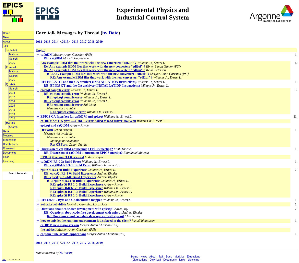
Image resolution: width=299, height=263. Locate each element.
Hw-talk (10, 122)
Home (6, 33)
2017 (12, 97)
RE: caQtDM (53, 58)
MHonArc (66, 252)
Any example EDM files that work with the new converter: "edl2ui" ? (88, 62)
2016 (12, 101)
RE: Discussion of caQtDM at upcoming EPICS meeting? (83, 152)
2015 (12, 105)
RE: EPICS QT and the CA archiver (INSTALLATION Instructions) (88, 82)
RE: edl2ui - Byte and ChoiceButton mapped (71, 200)
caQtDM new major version (59, 225)
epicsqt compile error (55, 90)
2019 (99, 41)
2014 (12, 109)
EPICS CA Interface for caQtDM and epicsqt (71, 116)
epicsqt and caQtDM (54, 125)
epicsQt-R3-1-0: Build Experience (63, 169)
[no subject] (48, 229)
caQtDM (46, 54)
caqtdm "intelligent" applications (63, 234)
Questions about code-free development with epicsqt (76, 209)
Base (6, 131)
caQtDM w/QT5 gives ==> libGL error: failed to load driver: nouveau (88, 121)
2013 (12, 114)
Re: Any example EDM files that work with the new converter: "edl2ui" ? (94, 66)
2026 (12, 62)
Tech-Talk (11, 50)
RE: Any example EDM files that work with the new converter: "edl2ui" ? (98, 73)
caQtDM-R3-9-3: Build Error (60, 161)
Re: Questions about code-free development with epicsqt (85, 216)
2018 (12, 92)
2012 (12, 118)
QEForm (46, 130)
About (6, 41)
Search (13, 58)
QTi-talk (10, 84)
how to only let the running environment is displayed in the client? (85, 220)
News (6, 37)
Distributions (10, 144)
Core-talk (11, 67)
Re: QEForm (59, 144)
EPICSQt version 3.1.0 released (62, 157)
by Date (110, 32)
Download (8, 148)
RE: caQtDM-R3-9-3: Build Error (67, 165)
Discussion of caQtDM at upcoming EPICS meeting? (76, 149)
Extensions (9, 139)
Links (6, 156)
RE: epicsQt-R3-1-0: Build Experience (70, 173)
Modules (8, 135)
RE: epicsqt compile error (61, 93)
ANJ (4, 259)
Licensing (8, 161)
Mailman (14, 54)
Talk (5, 45)
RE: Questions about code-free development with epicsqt (82, 212)
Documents (9, 152)
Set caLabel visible (53, 204)
